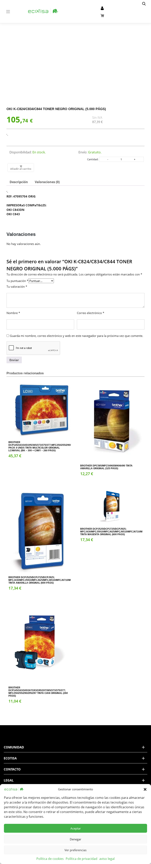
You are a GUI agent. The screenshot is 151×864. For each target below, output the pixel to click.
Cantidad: (92, 159)
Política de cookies (50, 859)
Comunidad (14, 747)
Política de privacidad (81, 859)
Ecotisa (10, 758)
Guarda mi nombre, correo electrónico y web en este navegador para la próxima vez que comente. (76, 336)
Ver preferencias (75, 850)
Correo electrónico (90, 313)
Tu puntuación (17, 281)
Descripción (19, 182)
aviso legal (107, 859)
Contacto (12, 769)
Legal (9, 780)
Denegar (75, 839)
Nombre (13, 313)
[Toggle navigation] (8, 12)
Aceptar (75, 828)
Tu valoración (16, 286)
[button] (145, 789)
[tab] (18, 182)
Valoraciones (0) (47, 182)
